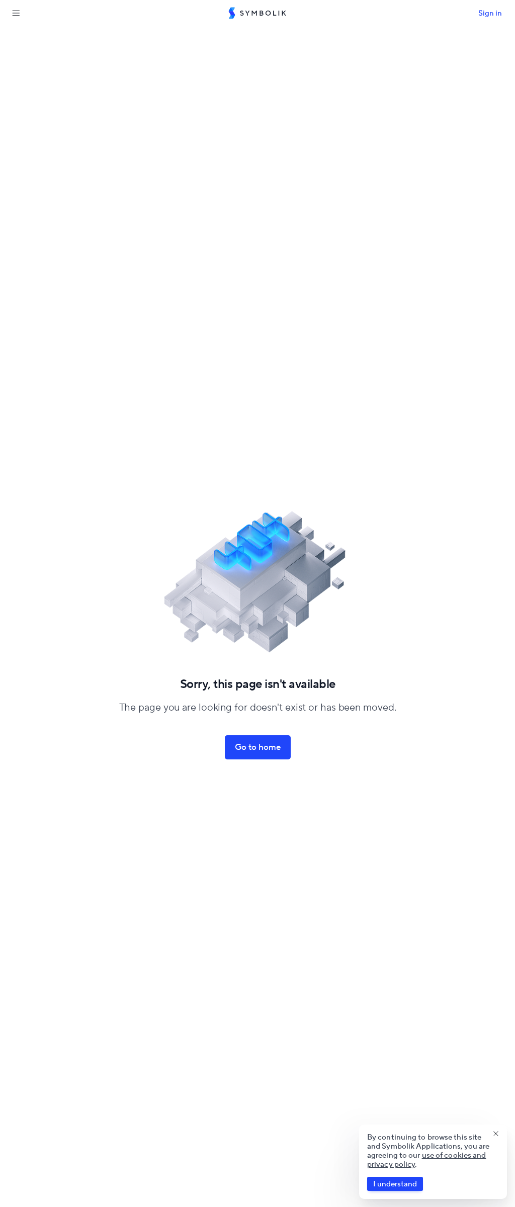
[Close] (496, 1134)
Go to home (258, 747)
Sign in (490, 13)
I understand (395, 1183)
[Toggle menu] (16, 13)
